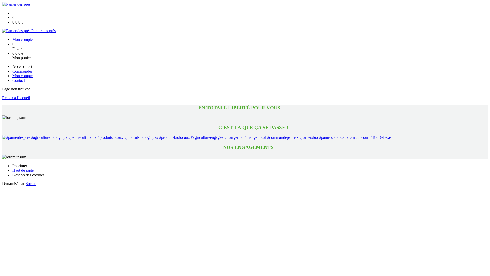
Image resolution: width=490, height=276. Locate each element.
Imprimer (19, 166)
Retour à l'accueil (16, 98)
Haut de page (23, 170)
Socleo (31, 183)
